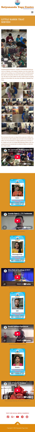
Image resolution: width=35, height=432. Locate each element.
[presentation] (17, 205)
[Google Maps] (12, 417)
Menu (32, 12)
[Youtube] (17, 417)
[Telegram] (22, 417)
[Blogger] (27, 417)
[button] (17, 192)
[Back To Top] (18, 424)
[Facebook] (8, 417)
